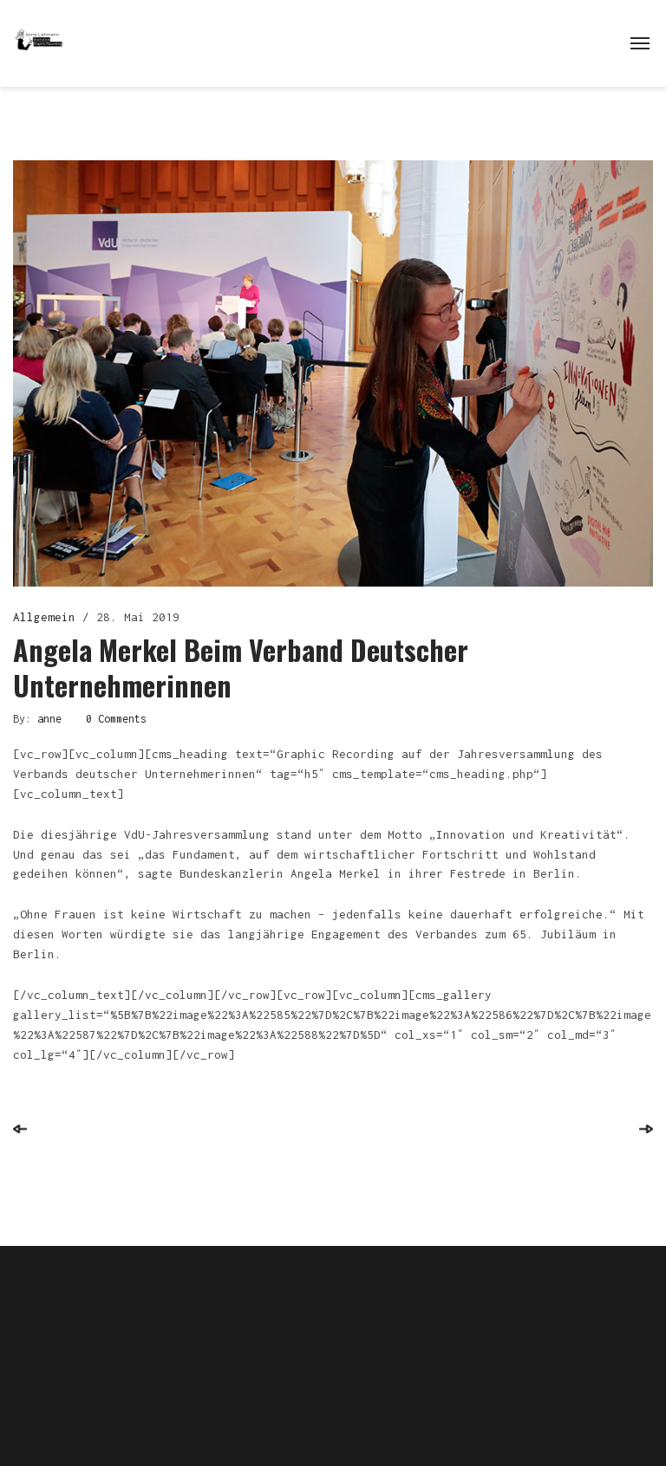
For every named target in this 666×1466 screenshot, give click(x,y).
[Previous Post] (20, 1129)
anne (49, 718)
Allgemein (44, 617)
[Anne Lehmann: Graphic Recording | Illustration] (38, 39)
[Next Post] (646, 1129)
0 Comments (116, 718)
